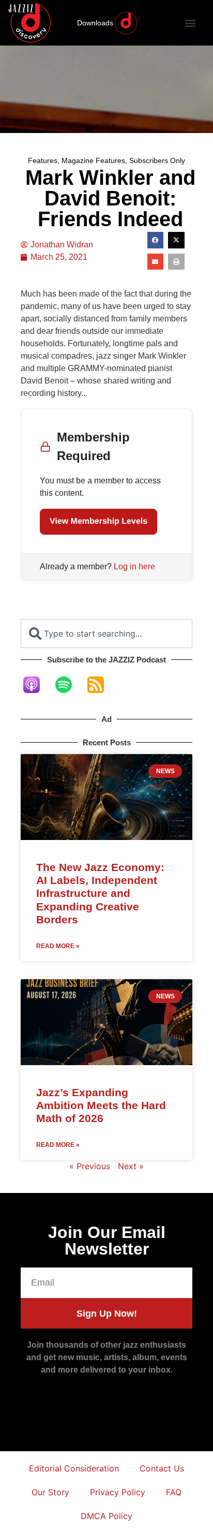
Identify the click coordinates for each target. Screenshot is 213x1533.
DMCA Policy (106, 1516)
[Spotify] (69, 684)
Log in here (134, 566)
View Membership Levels (98, 521)
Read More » (58, 946)
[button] (190, 23)
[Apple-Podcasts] (37, 684)
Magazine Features (93, 160)
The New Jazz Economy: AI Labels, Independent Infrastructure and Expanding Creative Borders (100, 893)
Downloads (95, 23)
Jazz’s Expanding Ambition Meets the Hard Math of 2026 (101, 1105)
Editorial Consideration (74, 1468)
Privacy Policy (117, 1492)
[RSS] (101, 684)
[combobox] (106, 633)
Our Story (50, 1492)
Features (42, 160)
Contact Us (162, 1468)
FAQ (173, 1492)
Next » (131, 1166)
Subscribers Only (157, 160)
